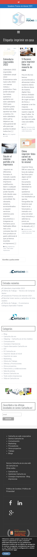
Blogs (10, 453)
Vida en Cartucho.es (11, 378)
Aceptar (6, 553)
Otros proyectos (10, 366)
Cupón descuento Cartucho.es (15, 346)
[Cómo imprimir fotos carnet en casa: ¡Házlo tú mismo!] (27, 143)
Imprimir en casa (26, 129)
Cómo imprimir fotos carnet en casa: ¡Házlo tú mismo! (28, 156)
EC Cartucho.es (10, 351)
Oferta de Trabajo (10, 361)
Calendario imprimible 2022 (8, 61)
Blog (6, 134)
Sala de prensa (9, 371)
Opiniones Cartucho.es (17, 474)
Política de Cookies (13, 489)
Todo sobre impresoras (13, 376)
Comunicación (30, 127)
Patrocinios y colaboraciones (15, 369)
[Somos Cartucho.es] (18, 19)
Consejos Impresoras (12, 344)
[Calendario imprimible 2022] (9, 52)
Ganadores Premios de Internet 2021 (20, 6)
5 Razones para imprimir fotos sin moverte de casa (28, 64)
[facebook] (10, 503)
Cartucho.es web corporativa (19, 436)
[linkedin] (20, 503)
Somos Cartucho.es (11, 373)
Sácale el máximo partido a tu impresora (8, 160)
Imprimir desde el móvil (13, 354)
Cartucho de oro (10, 336)
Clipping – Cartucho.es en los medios (18, 339)
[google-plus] (11, 513)
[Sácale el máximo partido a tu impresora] (9, 148)
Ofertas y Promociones (13, 364)
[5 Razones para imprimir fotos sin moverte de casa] (27, 52)
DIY (9, 134)
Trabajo (11, 451)
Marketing (8, 359)
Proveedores (13, 446)
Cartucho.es (13, 466)
